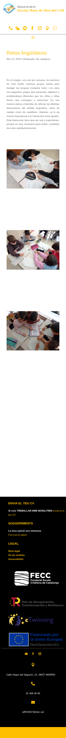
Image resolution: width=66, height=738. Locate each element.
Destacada (29, 59)
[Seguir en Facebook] (33, 653)
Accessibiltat (15, 559)
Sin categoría (43, 59)
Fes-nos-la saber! (17, 534)
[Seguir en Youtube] (26, 653)
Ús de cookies (16, 555)
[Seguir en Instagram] (39, 653)
